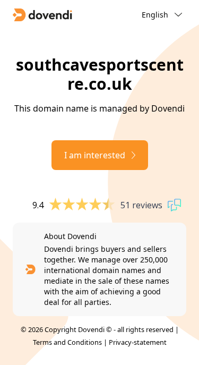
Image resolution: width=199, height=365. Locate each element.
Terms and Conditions (67, 342)
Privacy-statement (138, 342)
